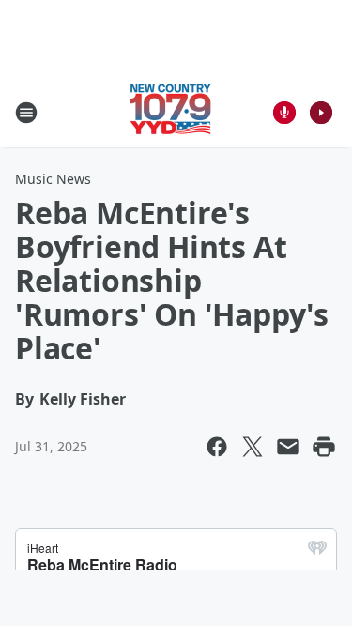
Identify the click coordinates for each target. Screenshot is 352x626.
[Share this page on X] (252, 447)
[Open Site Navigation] (26, 112)
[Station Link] (170, 112)
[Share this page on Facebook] (217, 447)
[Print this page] (324, 447)
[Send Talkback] (284, 112)
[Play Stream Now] (321, 112)
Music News (53, 179)
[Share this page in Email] (288, 447)
